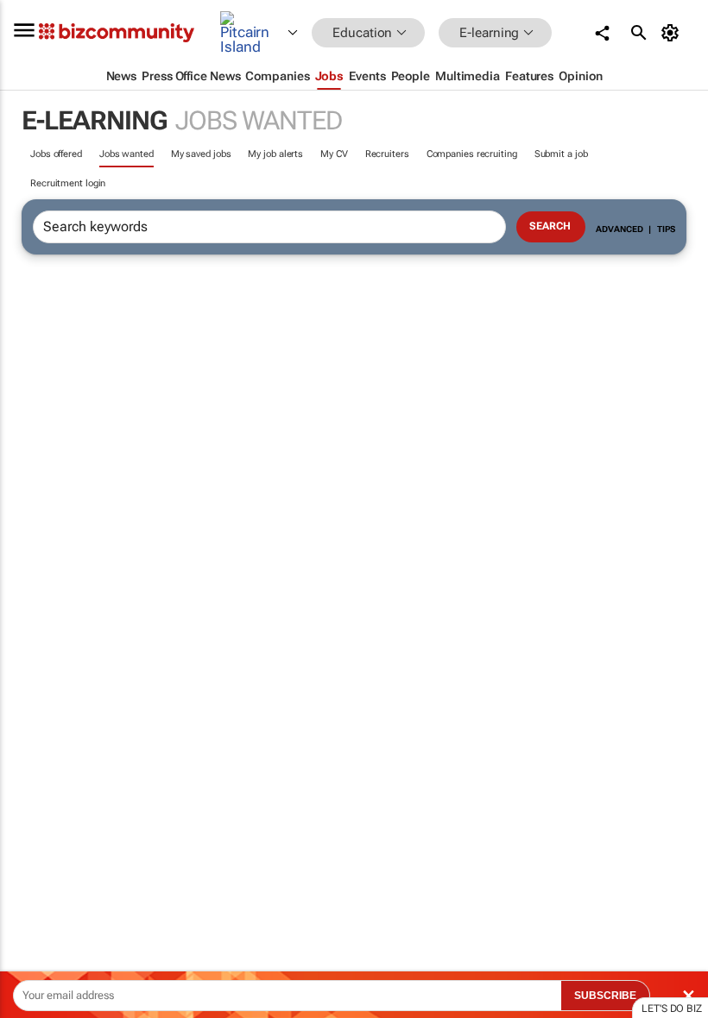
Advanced (619, 229)
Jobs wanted (126, 154)
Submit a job (561, 154)
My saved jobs (201, 154)
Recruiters (387, 154)
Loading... (33, 806)
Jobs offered (56, 154)
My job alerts (275, 154)
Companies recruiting (472, 154)
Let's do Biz (672, 1008)
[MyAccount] (673, 33)
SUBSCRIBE (605, 996)
